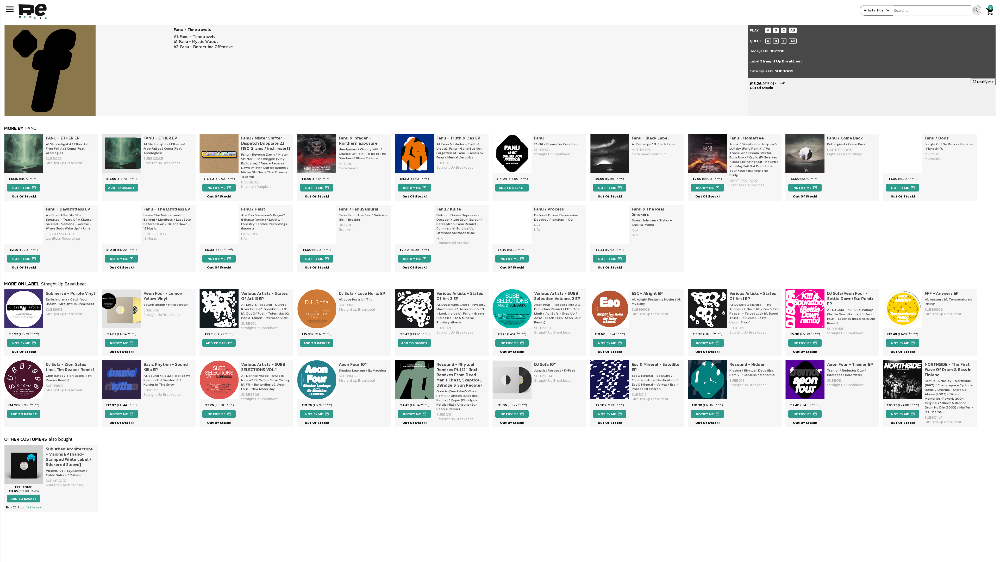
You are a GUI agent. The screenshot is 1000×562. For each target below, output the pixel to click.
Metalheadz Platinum (649, 154)
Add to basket (121, 187)
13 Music (150, 238)
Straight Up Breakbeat (781, 61)
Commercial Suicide (452, 243)
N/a (244, 238)
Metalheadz (348, 168)
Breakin (345, 229)
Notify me (983, 82)
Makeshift (933, 158)
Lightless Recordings (844, 154)
